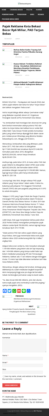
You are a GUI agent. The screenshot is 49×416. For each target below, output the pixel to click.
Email (4, 362)
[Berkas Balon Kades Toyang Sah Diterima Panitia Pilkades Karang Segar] (7, 54)
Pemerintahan (8, 14)
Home (4, 10)
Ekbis (32, 14)
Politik (29, 10)
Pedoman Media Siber (10, 19)
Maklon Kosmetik (9, 413)
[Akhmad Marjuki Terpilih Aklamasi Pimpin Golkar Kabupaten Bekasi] (7, 87)
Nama (5, 355)
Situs (4, 369)
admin (17, 39)
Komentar (6, 337)
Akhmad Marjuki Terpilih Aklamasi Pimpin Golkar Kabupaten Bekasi (28, 83)
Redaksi (41, 14)
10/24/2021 (8, 39)
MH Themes (38, 411)
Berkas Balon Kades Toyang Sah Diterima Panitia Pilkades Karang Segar (28, 52)
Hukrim (39, 10)
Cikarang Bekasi (16, 10)
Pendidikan (21, 14)
